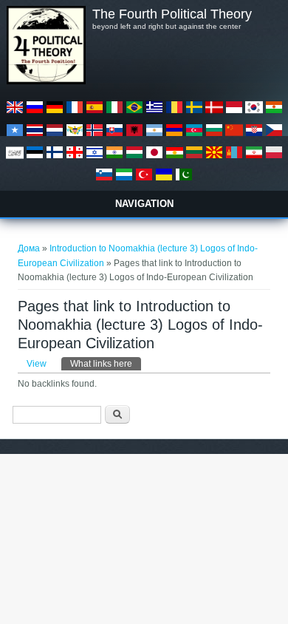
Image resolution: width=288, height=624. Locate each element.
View (37, 364)
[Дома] (46, 81)
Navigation (144, 203)
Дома (29, 248)
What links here (105, 364)
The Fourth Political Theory (172, 14)
